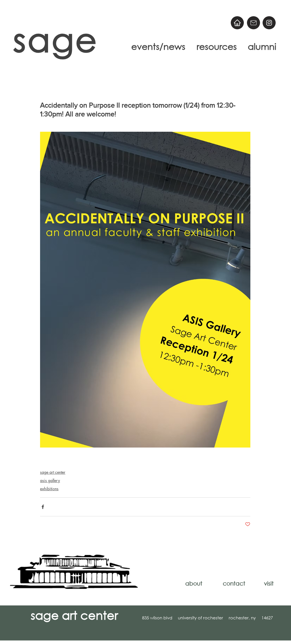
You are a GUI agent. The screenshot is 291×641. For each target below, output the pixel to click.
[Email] (253, 22)
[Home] (237, 22)
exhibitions (49, 488)
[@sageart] (269, 22)
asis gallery (50, 480)
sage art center (52, 472)
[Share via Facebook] (42, 507)
